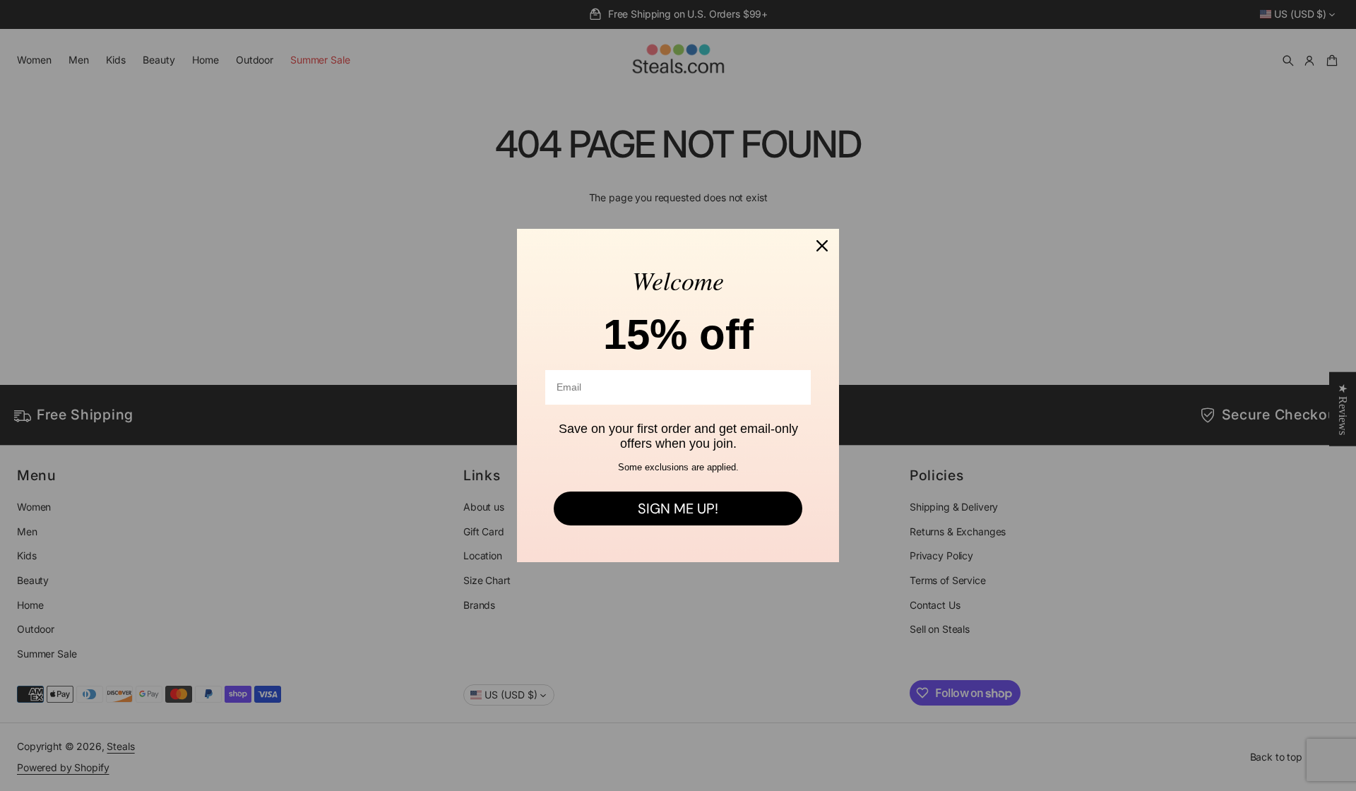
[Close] (822, 246)
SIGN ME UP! (678, 508)
